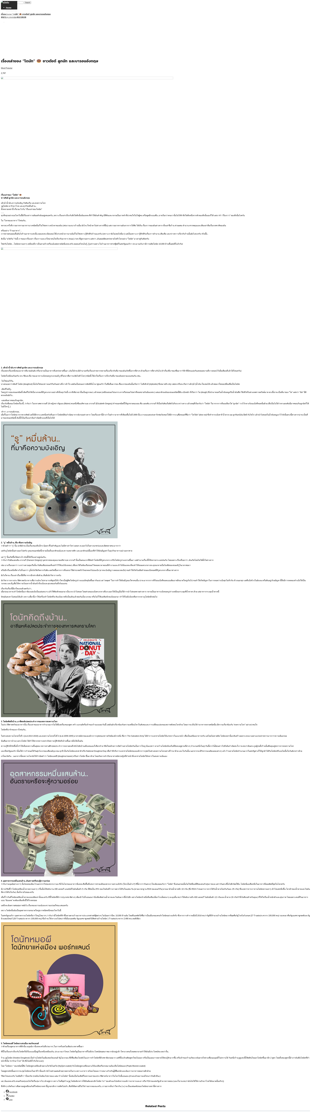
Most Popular (6, 68)
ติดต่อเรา (10, 22)
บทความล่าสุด (11, 10)
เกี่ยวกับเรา (10, 19)
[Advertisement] (155, 37)
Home (8, 7)
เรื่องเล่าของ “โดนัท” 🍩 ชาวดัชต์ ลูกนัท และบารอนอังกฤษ (26, 14)
